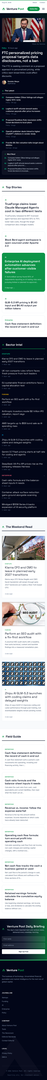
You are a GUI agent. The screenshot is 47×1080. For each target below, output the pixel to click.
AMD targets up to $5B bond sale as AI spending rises (22, 424)
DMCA (4, 1057)
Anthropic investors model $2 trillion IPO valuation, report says (23, 412)
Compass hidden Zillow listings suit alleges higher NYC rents (24, 98)
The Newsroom (7, 1033)
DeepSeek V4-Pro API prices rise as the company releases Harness (22, 465)
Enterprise (6, 1009)
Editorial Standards (9, 1037)
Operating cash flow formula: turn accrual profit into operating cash (22, 838)
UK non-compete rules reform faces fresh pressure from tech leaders (21, 372)
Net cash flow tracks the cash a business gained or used (23, 867)
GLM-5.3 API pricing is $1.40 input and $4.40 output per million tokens (21, 305)
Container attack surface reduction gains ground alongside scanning (20, 493)
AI (2, 1005)
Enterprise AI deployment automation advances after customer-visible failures (22, 266)
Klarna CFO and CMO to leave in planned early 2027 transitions (23, 360)
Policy (4, 1013)
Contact (42, 2)
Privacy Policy (7, 1053)
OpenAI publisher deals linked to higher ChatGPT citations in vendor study (23, 132)
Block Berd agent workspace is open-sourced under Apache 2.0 (23, 242)
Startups (5, 997)
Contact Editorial (8, 1041)
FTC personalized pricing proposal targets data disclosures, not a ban (22, 56)
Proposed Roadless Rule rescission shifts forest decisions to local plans (23, 121)
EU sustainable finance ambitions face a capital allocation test (23, 384)
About (35, 2)
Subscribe (33, 9)
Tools (4, 1029)
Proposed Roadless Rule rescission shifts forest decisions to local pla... (23, 170)
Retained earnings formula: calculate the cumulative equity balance (23, 896)
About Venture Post (9, 1025)
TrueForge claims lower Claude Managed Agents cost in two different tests (23, 207)
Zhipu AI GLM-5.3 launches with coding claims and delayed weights (22, 441)
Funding (5, 1001)
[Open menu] (43, 9)
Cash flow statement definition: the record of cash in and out (23, 325)
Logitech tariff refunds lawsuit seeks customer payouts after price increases (23, 110)
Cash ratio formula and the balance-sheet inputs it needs (21, 481)
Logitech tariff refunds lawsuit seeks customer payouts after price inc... (25, 164)
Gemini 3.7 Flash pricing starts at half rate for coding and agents (23, 453)
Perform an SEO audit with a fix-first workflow (21, 400)
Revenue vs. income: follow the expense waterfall (23, 809)
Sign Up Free (23, 952)
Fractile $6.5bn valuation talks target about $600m (25, 144)
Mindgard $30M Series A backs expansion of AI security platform (19, 505)
